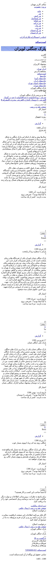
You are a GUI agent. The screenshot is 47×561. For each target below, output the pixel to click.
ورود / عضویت (40, 7)
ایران (44, 69)
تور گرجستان (35, 30)
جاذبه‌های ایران (40, 81)
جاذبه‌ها (43, 76)
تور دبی (38, 28)
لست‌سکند (40, 42)
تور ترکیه (37, 23)
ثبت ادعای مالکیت (38, 506)
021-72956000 (31, 550)
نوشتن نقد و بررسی (38, 107)
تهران (39, 69)
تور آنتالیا (37, 21)
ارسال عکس (24, 508)
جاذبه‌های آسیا (40, 78)
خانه (39, 11)
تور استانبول (36, 18)
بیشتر (43, 233)
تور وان (38, 26)
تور (39, 14)
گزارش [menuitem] (38, 123)
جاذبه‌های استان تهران (37, 83)
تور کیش (37, 16)
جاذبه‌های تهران (39, 86)
